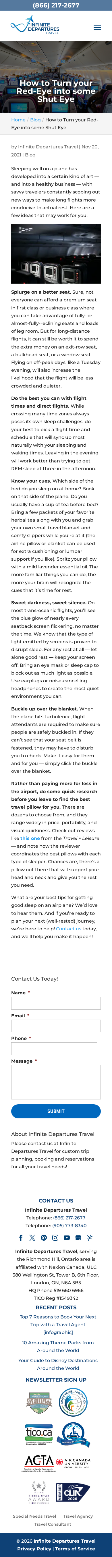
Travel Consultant (52, 1524)
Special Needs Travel (34, 1516)
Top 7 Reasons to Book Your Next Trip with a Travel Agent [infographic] (58, 1324)
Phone (21, 1038)
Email (20, 1015)
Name (20, 993)
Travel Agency (78, 1516)
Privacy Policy (34, 1549)
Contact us (68, 929)
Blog (30, 155)
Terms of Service (75, 1549)
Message (24, 1061)
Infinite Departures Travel (48, 147)
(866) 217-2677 (69, 1218)
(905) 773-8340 (69, 1225)
